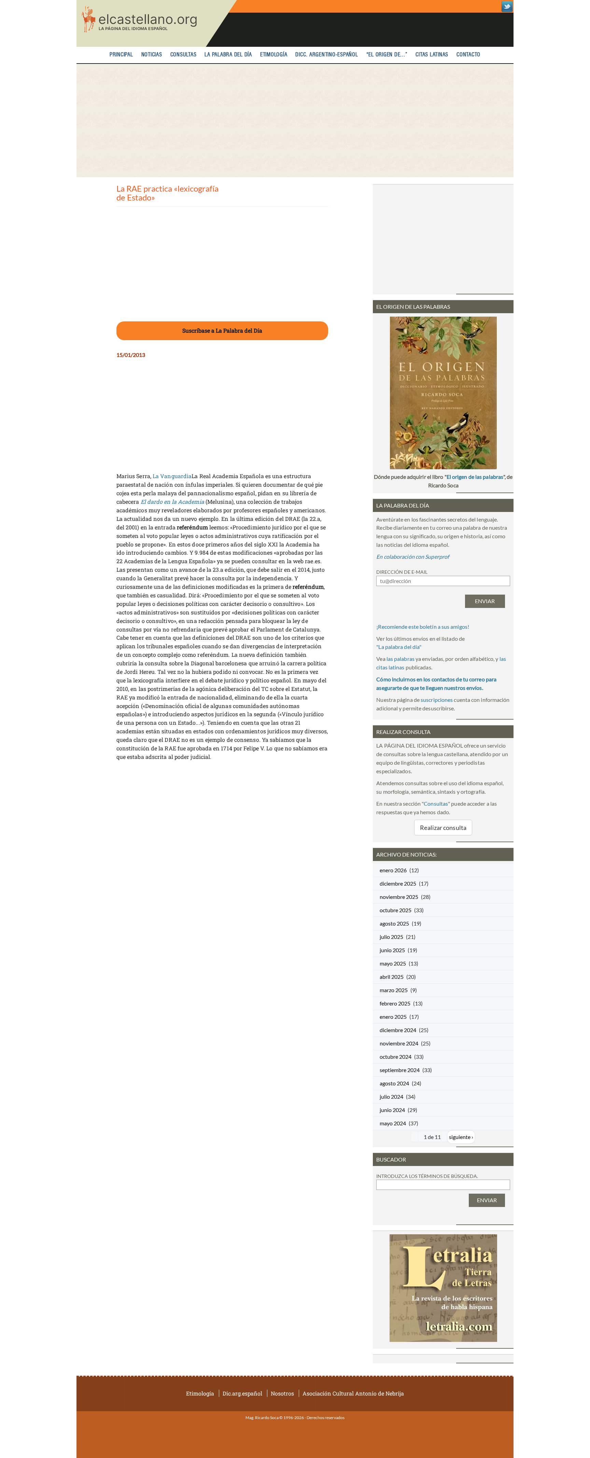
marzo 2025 (394, 990)
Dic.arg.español (242, 1393)
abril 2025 (392, 976)
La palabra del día (228, 54)
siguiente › (461, 1137)
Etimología (273, 54)
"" (398, 646)
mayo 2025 (393, 963)
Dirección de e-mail (401, 572)
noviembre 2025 (399, 896)
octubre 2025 (395, 910)
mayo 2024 (393, 1123)
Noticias (151, 54)
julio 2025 (391, 936)
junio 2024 (392, 1110)
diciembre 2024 (398, 1030)
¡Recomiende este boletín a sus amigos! (422, 626)
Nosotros (282, 1393)
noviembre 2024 (399, 1043)
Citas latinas (432, 54)
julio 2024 (391, 1096)
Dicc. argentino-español (326, 54)
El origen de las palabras (475, 476)
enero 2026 (393, 870)
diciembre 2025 (398, 883)
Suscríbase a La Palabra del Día (222, 330)
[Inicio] (156, 23)
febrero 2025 (395, 1003)
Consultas (183, 54)
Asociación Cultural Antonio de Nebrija (353, 1393)
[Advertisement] (295, 120)
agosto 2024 (394, 1083)
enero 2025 (393, 1016)
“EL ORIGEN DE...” (387, 54)
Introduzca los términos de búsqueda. (427, 1176)
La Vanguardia (172, 476)
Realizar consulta (443, 827)
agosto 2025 (394, 923)
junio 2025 (392, 950)
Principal (121, 54)
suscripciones (437, 699)
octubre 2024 (395, 1056)
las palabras (401, 658)
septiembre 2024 (400, 1070)
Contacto (468, 54)
